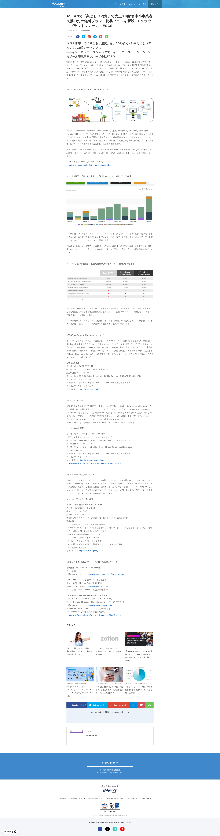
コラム (107, 683)
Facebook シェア (79, 705)
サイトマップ (132, 798)
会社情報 (142, 4)
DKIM (101, 683)
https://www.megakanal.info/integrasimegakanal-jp (88, 165)
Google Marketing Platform (76, 684)
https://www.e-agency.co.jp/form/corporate (106, 574)
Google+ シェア (120, 705)
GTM (71, 683)
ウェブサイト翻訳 (84, 648)
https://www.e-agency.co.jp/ (91, 551)
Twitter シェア (98, 705)
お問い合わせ (155, 4)
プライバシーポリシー (95, 798)
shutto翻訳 (73, 648)
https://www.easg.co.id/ (89, 389)
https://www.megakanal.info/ (91, 460)
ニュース (132, 4)
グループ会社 (119, 4)
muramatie (91, 735)
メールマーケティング (141, 683)
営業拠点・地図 (76, 798)
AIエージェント (133, 648)
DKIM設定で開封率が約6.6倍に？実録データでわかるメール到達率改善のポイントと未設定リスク (109, 690)
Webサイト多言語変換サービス (108, 648)
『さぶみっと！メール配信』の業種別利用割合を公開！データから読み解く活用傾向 (138, 690)
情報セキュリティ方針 (115, 798)
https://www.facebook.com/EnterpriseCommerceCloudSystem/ (93, 463)
